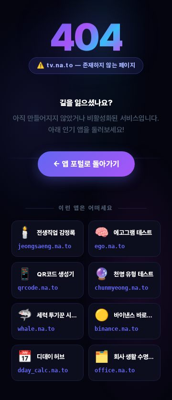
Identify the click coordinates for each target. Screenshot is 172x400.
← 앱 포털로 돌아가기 (86, 163)
